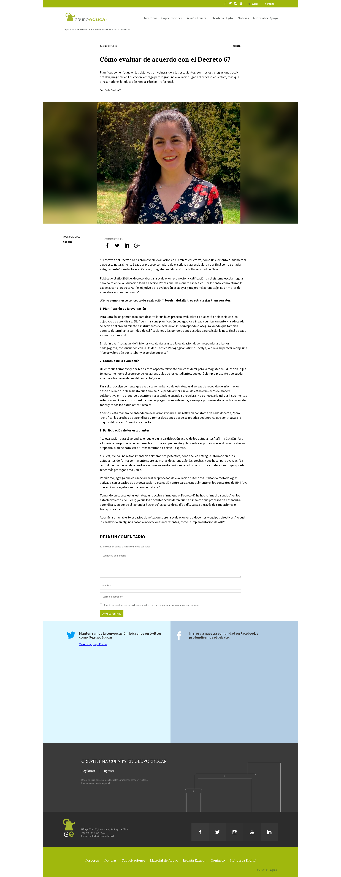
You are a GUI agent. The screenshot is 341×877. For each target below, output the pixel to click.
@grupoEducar (100, 637)
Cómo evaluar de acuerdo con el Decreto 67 (109, 29)
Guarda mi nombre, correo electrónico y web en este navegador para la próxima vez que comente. (151, 605)
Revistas (82, 29)
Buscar (255, 3)
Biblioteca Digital (222, 18)
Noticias (243, 18)
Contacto (269, 3)
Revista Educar (196, 18)
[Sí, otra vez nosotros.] (267, 865)
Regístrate (88, 771)
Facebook (248, 633)
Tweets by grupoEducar (93, 644)
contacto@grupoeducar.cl (101, 836)
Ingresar (108, 771)
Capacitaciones (171, 18)
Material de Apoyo (265, 18)
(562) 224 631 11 (98, 832)
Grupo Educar (69, 29)
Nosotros (150, 18)
